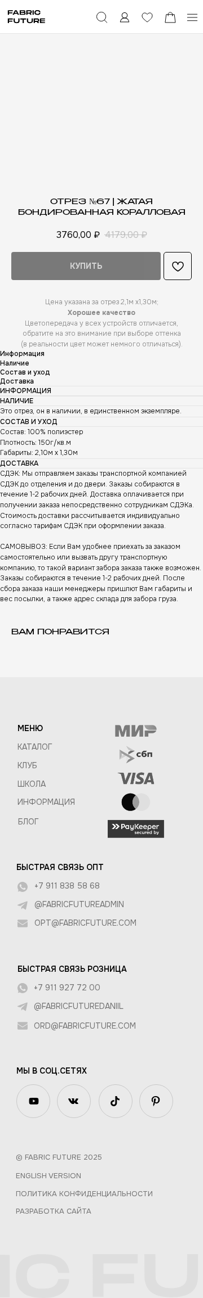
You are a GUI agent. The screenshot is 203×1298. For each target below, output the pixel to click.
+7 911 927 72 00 (67, 987)
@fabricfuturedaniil (78, 1006)
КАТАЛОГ (34, 747)
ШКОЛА (31, 784)
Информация (46, 802)
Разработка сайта (53, 1211)
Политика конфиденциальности (84, 1193)
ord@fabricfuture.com (85, 1026)
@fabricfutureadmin (79, 904)
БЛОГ (28, 822)
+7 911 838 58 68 (67, 886)
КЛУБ (27, 765)
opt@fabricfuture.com (85, 923)
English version (48, 1175)
